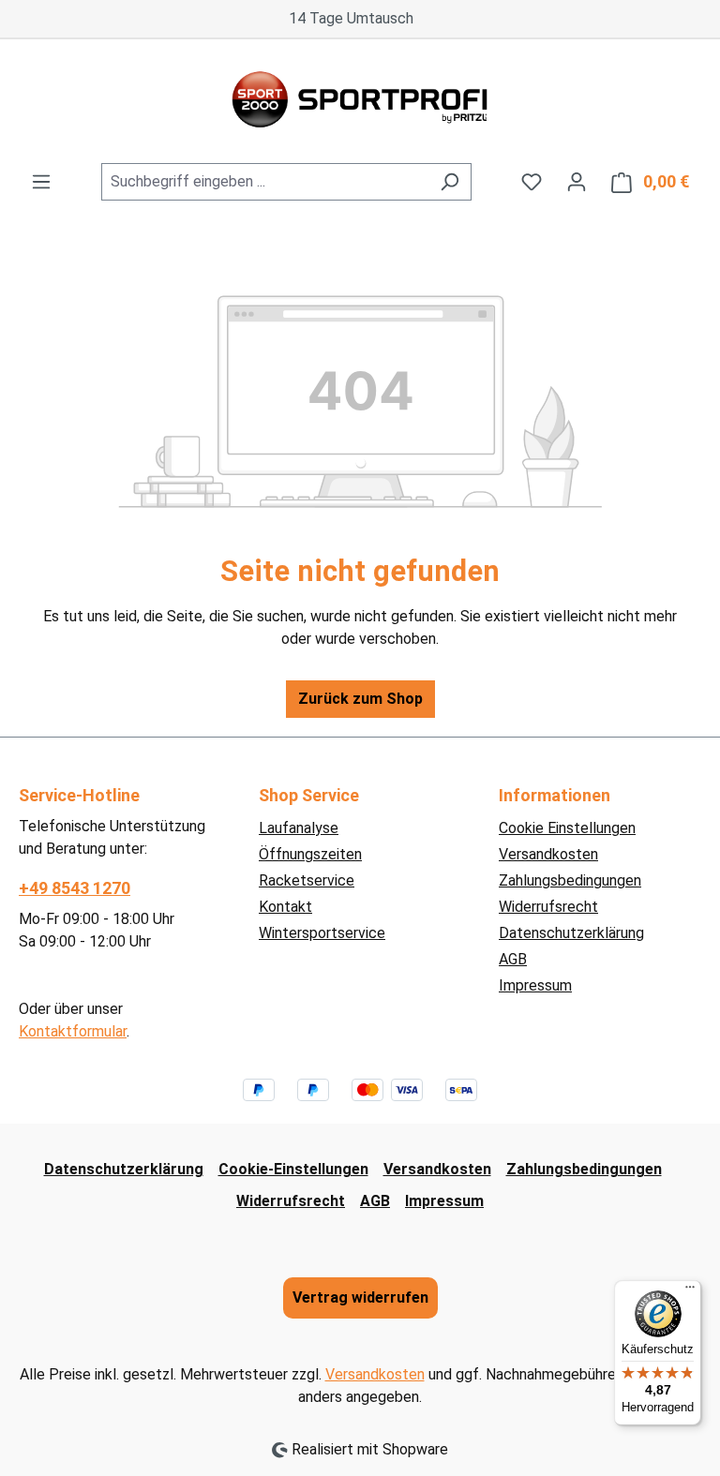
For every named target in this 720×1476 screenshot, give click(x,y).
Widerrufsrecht (548, 907)
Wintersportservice (322, 933)
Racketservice (306, 880)
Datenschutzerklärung (571, 933)
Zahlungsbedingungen (570, 880)
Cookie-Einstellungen (293, 1169)
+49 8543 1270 (74, 888)
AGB (513, 959)
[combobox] (264, 182)
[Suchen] (450, 182)
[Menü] (41, 182)
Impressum (535, 985)
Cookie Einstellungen (567, 828)
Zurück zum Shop (360, 699)
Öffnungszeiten (310, 854)
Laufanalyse (298, 828)
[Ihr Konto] (576, 182)
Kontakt (285, 907)
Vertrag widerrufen (360, 1297)
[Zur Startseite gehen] (360, 101)
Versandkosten (548, 854)
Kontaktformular (73, 1031)
